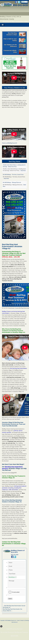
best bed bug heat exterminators (18, 368)
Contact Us (22, 620)
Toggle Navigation (3, 24)
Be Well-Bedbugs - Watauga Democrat (12, 182)
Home (18, 620)
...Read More (23, 170)
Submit (10, 598)
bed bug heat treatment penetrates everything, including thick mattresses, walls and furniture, (14, 487)
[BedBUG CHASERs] (6, 6)
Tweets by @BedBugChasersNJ (9, 143)
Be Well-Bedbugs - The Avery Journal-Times (13, 174)
